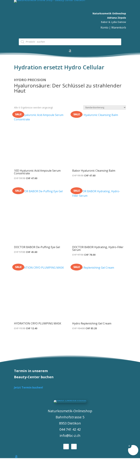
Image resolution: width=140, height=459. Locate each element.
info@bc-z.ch (70, 435)
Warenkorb (118, 27)
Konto (104, 27)
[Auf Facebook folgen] (66, 446)
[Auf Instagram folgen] (74, 446)
